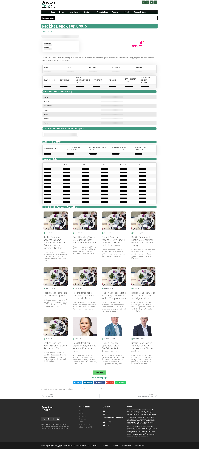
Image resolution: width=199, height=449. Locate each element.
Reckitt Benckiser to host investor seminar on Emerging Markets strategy (142, 241)
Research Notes (140, 12)
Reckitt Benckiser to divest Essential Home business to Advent (84, 296)
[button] (99, 372)
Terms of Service (140, 445)
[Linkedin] (147, 2)
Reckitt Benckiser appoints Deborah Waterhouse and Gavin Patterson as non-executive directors (55, 242)
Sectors (87, 12)
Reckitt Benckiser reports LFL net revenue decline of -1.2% (55, 346)
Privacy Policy (126, 445)
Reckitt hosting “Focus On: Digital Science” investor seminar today (84, 240)
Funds (127, 12)
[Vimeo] (155, 2)
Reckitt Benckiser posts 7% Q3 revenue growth (55, 294)
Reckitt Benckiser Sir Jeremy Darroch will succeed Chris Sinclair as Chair (142, 347)
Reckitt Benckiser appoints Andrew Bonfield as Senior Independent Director (112, 347)
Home (52, 12)
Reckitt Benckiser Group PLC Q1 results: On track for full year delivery (143, 296)
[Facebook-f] (151, 2)
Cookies (115, 445)
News (61, 12)
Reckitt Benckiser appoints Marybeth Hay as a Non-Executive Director (84, 347)
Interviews (74, 12)
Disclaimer (106, 445)
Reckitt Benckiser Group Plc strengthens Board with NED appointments (114, 296)
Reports (115, 12)
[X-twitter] (144, 2)
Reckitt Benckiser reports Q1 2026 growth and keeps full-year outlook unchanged (114, 241)
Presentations (102, 12)
